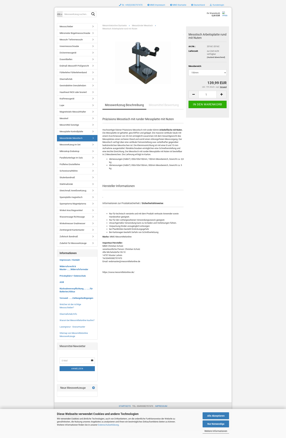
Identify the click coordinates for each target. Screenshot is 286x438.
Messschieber (66, 26)
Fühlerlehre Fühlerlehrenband (73, 72)
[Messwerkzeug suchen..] (93, 14)
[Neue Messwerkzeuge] (93, 388)
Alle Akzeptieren (216, 415)
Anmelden (77, 368)
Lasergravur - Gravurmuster (72, 327)
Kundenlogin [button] (218, 5)
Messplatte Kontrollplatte (71, 131)
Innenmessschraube (69, 46)
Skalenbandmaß (67, 177)
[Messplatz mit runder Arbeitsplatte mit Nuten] (143, 61)
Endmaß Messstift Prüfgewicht (74, 66)
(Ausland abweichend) (216, 57)
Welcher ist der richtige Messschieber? (70, 306)
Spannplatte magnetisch (71, 197)
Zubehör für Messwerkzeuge (73, 243)
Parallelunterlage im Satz (71, 157)
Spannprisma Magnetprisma (73, 203)
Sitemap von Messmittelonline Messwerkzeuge (74, 334)
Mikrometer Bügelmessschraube (75, 33)
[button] (198, 4)
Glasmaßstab (66, 79)
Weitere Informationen (215, 431)
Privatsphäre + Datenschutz (73, 276)
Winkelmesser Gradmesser (72, 223)
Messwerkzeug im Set (70, 144)
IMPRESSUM (161, 406)
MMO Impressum (157, 5)
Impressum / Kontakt (70, 260)
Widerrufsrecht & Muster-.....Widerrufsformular (74, 268)
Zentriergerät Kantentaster (72, 230)
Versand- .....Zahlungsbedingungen (76, 298)
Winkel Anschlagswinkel (71, 210)
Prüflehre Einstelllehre (70, 164)
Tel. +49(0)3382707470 (132, 5)
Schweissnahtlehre (69, 171)
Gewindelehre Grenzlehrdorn (73, 85)
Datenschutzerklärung (108, 425)
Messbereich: (195, 66)
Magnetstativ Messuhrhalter (73, 111)
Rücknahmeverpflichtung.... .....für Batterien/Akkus (76, 290)
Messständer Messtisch (71, 138)
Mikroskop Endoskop (69, 151)
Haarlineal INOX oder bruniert (73, 92)
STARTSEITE (125, 406)
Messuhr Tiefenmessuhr (71, 39)
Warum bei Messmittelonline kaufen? (77, 320)
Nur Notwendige (215, 424)
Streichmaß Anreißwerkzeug (73, 190)
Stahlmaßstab (66, 184)
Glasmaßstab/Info (68, 314)
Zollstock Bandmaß (69, 236)
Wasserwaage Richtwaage (72, 217)
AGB (62, 282)
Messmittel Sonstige (69, 125)
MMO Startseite (179, 5)
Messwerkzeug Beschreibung (124, 105)
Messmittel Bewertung (164, 105)
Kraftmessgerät (67, 98)
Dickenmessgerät (68, 52)
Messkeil (64, 118)
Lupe (62, 105)
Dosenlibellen (66, 59)
